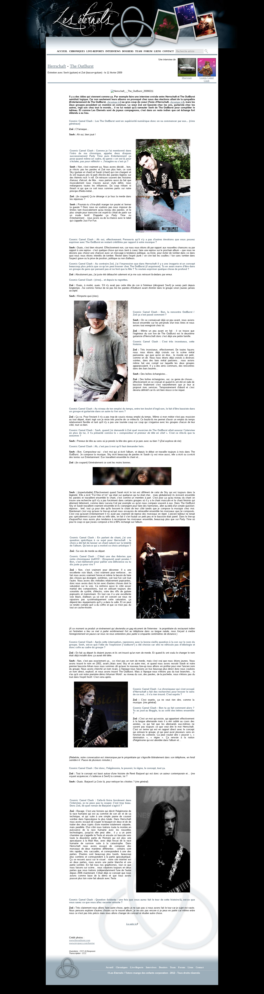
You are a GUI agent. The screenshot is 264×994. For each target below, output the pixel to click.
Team (138, 51)
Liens (157, 51)
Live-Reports (95, 51)
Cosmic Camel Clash (207, 79)
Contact (168, 51)
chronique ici (114, 102)
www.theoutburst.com (79, 940)
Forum (148, 51)
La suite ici (131, 924)
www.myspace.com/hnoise (82, 943)
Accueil (62, 51)
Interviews (113, 51)
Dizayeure (187, 77)
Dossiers (127, 51)
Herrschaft (57, 66)
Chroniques (77, 51)
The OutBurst (82, 66)
